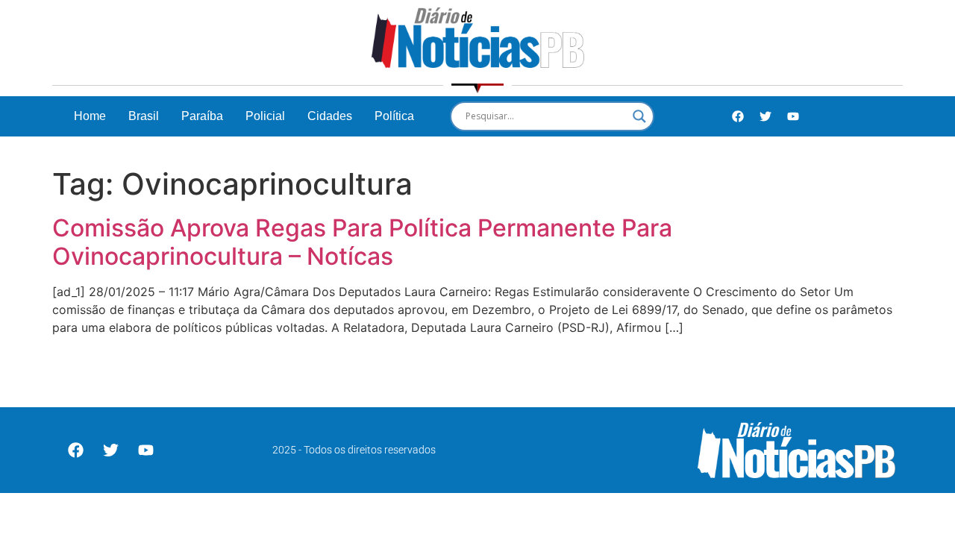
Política (394, 116)
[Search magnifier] (639, 116)
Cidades (329, 116)
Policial (265, 116)
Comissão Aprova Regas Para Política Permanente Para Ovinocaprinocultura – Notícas (362, 242)
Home (90, 116)
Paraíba (202, 116)
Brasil (143, 116)
